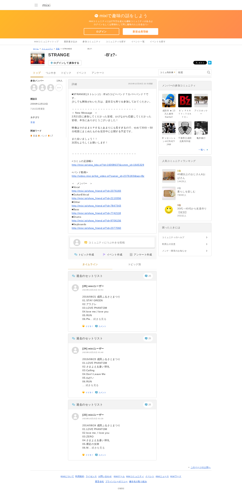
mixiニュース (162, 476)
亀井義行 (201, 138)
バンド (44, 136)
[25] (85, 286)
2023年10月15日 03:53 (92, 290)
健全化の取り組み (138, 481)
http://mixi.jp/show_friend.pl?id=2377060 (96, 228)
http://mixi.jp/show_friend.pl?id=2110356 (96, 198)
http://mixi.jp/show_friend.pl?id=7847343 (96, 205)
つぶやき (51, 73)
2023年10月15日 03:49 (92, 352)
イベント (81, 73)
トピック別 (134, 264)
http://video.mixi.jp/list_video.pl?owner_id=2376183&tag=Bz (108, 176)
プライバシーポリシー (116, 481)
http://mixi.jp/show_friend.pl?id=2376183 (96, 190)
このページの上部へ (201, 467)
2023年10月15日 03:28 (92, 419)
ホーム (36, 49)
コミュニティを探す (116, 41)
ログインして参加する (66, 62)
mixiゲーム (119, 476)
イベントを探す (157, 41)
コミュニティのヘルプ (173, 237)
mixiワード (175, 476)
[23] (85, 414)
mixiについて (67, 476)
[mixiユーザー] (75, 287)
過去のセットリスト (89, 275)
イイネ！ (89, 326)
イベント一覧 (138, 41)
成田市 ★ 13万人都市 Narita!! (168, 113)
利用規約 (79, 476)
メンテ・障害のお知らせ (174, 251)
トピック (66, 73)
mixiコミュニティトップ (46, 41)
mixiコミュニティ (135, 476)
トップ (37, 73)
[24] (85, 348)
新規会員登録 (140, 31)
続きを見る (99, 319)
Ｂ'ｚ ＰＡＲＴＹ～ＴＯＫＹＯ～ (185, 113)
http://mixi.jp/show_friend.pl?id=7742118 (96, 213)
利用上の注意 (169, 244)
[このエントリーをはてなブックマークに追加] (210, 63)
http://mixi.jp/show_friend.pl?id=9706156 (96, 220)
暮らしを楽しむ (186, 191)
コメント (102, 326)
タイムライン (90, 264)
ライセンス (91, 476)
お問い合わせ (105, 476)
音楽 (58, 49)
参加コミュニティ (91, 41)
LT (51, 136)
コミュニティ (47, 49)
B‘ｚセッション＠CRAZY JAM (168, 141)
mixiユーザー (96, 286)
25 (149, 276)
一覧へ (201, 150)
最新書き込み (70, 41)
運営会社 (99, 481)
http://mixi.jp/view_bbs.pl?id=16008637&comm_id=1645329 (108, 164)
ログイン (101, 31)
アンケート (98, 73)
